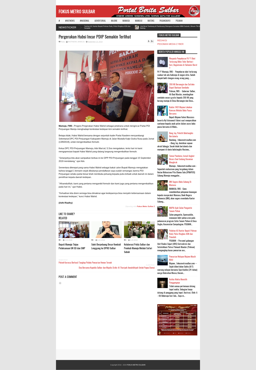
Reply (63, 42)
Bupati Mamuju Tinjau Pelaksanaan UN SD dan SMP (72, 246)
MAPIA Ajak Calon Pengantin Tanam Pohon (180, 209)
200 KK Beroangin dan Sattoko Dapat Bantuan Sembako (181, 86)
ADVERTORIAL (100, 20)
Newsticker (67, 27)
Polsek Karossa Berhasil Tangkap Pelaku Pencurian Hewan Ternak (85, 262)
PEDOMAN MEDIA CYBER (170, 44)
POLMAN (179, 20)
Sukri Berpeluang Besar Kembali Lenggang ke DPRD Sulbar (106, 246)
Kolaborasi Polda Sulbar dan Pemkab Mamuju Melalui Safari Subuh (138, 248)
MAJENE (114, 20)
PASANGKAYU (165, 20)
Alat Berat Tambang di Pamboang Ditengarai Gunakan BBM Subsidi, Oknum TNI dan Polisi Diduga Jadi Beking (172, 27)
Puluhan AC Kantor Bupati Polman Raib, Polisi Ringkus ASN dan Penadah (102, 27)
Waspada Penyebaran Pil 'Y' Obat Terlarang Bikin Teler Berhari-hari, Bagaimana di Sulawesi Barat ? (183, 63)
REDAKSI (162, 40)
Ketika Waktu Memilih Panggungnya (178, 281)
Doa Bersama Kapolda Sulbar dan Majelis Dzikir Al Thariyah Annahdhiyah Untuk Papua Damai (117, 267)
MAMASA (126, 20)
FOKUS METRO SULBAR (77, 11)
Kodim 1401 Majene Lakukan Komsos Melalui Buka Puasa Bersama (180, 110)
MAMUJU (138, 20)
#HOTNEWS (70, 20)
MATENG (151, 20)
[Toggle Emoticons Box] (60, 283)
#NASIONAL (84, 20)
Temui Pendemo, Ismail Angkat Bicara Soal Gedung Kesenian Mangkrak (181, 159)
